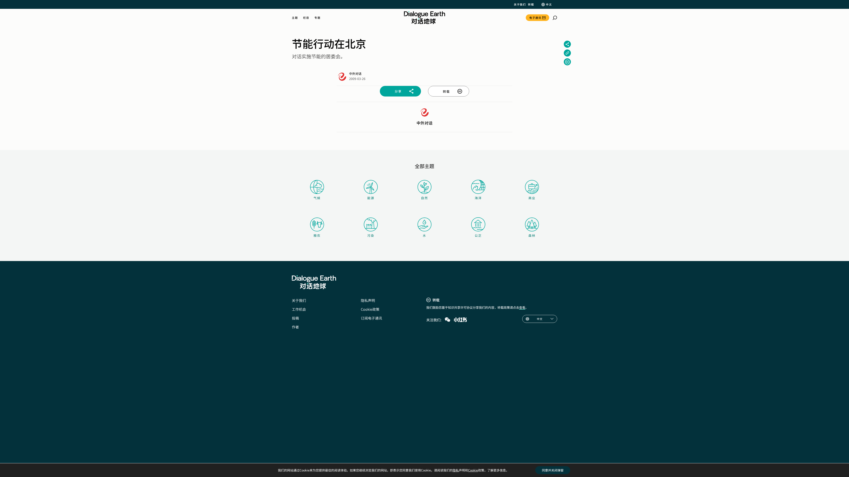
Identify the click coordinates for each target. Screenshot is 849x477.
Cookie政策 (370, 309)
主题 (295, 17)
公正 (478, 235)
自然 (424, 198)
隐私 (456, 470)
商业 (531, 198)
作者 (295, 326)
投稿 (295, 318)
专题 (317, 17)
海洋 (478, 198)
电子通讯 (535, 17)
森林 (531, 235)
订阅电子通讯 (371, 318)
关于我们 (520, 4)
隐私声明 (368, 300)
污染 (370, 235)
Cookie (473, 470)
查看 (522, 307)
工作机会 (299, 309)
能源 (370, 198)
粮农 (317, 235)
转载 (531, 4)
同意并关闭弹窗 (553, 470)
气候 (317, 198)
